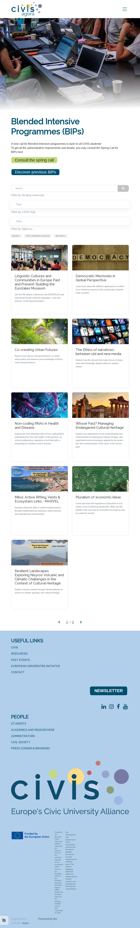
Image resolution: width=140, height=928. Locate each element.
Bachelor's (60, 236)
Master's (16, 236)
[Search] (123, 188)
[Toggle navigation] (125, 9)
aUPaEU (17, 923)
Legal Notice (19, 918)
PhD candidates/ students (38, 236)
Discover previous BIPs (35, 172)
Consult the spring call (34, 160)
